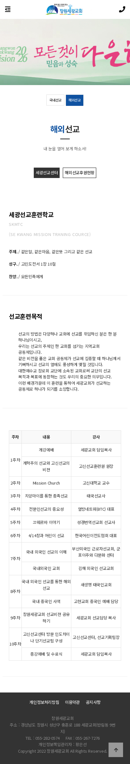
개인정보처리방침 (44, 702)
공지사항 (93, 702)
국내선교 (55, 99)
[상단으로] (116, 750)
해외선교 (74, 99)
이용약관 (72, 702)
